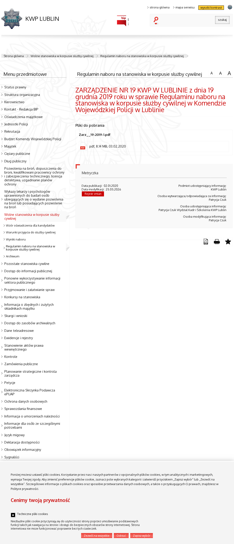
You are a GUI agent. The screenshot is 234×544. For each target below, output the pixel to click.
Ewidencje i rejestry (18, 338)
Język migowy (14, 435)
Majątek (10, 146)
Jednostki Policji (16, 124)
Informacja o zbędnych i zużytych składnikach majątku (29, 306)
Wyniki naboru (16, 239)
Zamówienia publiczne (21, 364)
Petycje (9, 382)
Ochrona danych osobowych (25, 401)
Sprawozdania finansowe (23, 409)
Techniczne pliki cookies (32, 514)
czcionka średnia (219, 73)
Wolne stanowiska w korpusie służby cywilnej (62, 56)
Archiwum (12, 256)
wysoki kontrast (211, 7)
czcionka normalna (210, 72)
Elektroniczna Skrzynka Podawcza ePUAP (29, 392)
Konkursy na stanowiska (22, 297)
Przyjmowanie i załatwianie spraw (29, 290)
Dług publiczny (15, 161)
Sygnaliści (11, 457)
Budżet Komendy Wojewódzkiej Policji (32, 139)
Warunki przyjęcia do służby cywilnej (31, 232)
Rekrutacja (12, 131)
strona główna (160, 7)
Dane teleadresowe (19, 330)
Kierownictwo (14, 102)
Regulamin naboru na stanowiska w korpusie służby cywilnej (142, 56)
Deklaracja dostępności (22, 442)
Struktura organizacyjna (22, 94)
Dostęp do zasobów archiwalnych (29, 323)
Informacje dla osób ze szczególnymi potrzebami (32, 425)
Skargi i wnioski (15, 316)
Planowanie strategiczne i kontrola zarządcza (30, 373)
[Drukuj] (217, 241)
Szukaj (157, 21)
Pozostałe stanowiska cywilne (26, 263)
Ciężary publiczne (17, 153)
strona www (230, 7)
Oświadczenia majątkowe (23, 117)
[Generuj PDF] (205, 241)
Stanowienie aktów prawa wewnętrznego (23, 347)
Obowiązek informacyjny (22, 449)
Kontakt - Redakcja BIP (21, 109)
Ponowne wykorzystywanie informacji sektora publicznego (32, 280)
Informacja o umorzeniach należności (32, 416)
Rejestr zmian (93, 193)
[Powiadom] (228, 241)
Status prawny (15, 87)
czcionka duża (228, 73)
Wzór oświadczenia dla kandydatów (30, 225)
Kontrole (10, 356)
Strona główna (14, 56)
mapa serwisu (185, 7)
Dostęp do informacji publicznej (28, 271)
